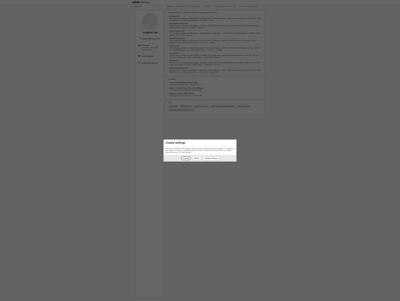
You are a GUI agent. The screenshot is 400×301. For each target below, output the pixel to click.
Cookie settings (210, 158)
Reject (196, 158)
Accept (186, 158)
